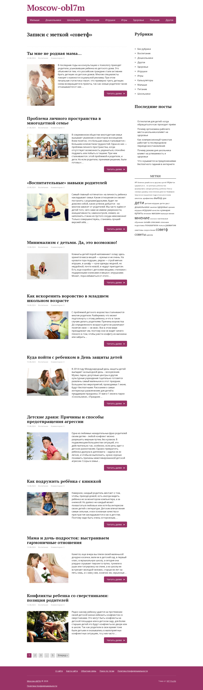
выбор (158, 198)
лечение (147, 213)
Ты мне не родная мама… (54, 53)
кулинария (165, 210)
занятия (153, 207)
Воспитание (92, 20)
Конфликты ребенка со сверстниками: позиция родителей (67, 598)
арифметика (148, 198)
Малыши (34, 20)
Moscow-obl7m (56, 7)
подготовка (139, 225)
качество (156, 210)
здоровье (162, 207)
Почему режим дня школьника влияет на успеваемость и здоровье (154, 153)
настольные (163, 218)
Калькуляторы (145, 80)
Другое (169, 20)
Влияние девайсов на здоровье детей (152, 182)
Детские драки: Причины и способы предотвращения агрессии (65, 419)
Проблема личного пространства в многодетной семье (64, 121)
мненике (153, 219)
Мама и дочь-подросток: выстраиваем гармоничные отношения (68, 540)
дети (139, 202)
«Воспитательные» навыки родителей (67, 182)
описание (155, 222)
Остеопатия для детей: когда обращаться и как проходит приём (156, 123)
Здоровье (138, 20)
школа (150, 235)
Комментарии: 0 (57, 58)
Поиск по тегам (107, 671)
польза (162, 225)
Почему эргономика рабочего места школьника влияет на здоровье (153, 132)
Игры (124, 20)
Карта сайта (72, 671)
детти (162, 203)
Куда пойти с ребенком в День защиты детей (74, 357)
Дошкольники (53, 20)
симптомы (139, 230)
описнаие (164, 222)
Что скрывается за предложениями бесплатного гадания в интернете (156, 162)
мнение (142, 217)
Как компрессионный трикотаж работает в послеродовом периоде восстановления (154, 142)
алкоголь (138, 198)
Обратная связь (88, 671)
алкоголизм (166, 195)
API (136, 182)
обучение (139, 222)
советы (140, 234)
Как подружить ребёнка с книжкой (64, 481)
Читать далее (114, 93)
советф (162, 229)
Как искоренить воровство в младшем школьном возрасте (68, 298)
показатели (151, 225)
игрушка (138, 210)
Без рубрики (144, 48)
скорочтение (149, 230)
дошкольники (142, 207)
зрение (171, 207)
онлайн (147, 222)
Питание (155, 20)
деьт (167, 203)
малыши (164, 213)
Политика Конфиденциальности (133, 671)
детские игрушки (152, 203)
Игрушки (110, 20)
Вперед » (63, 655)
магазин (156, 213)
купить (139, 213)
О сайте (59, 671)
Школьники (73, 20)
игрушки (146, 210)
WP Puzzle (171, 681)
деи (164, 198)
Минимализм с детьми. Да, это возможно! (72, 242)
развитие (170, 225)
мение (171, 213)
